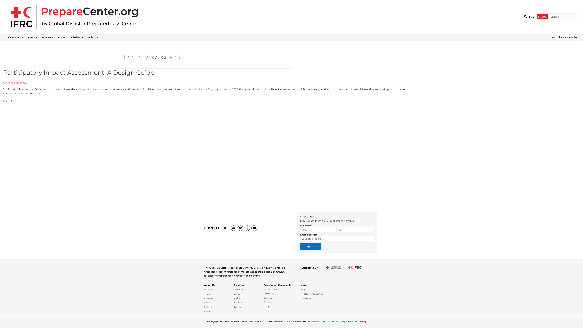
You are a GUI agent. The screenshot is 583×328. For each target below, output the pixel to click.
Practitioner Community (564, 37)
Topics (31, 37)
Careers (207, 311)
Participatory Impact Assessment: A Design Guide (78, 72)
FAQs (303, 289)
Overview (208, 289)
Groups (267, 306)
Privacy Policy (337, 322)
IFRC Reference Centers (312, 294)
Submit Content (271, 289)
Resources (47, 37)
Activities (208, 298)
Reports (207, 302)
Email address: (308, 235)
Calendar (268, 302)
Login (532, 17)
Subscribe (268, 298)
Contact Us (306, 298)
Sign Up (542, 17)
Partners (208, 307)
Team (207, 294)
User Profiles (269, 294)
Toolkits (91, 37)
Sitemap (362, 322)
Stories (61, 37)
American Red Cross (320, 322)
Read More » (10, 101)
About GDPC (14, 37)
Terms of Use (351, 322)
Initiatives (75, 37)
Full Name (306, 226)
